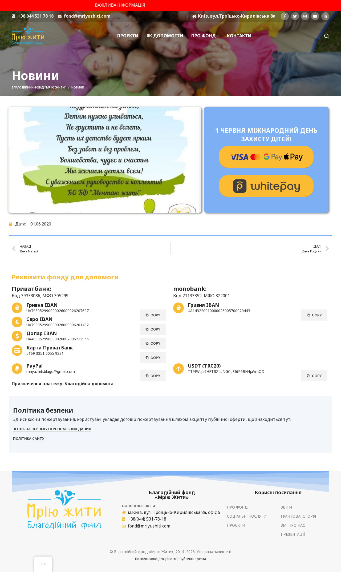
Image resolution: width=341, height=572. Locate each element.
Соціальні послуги (246, 516)
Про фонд (237, 507)
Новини (77, 87)
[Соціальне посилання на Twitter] (295, 16)
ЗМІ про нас (293, 525)
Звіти (286, 507)
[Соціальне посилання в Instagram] (305, 16)
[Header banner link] (170, 5)
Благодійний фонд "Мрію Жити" (39, 87)
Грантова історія (298, 516)
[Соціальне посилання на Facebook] (285, 16)
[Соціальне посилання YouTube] (315, 16)
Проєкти (236, 525)
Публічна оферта (193, 559)
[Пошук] (327, 36)
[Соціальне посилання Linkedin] (325, 16)
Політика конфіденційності (155, 559)
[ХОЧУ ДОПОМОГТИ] (266, 157)
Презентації (293, 534)
